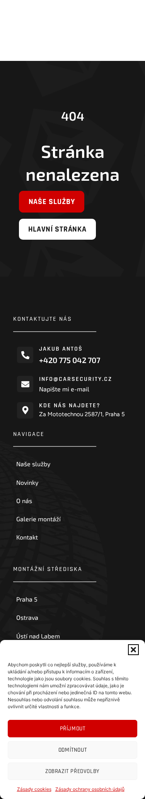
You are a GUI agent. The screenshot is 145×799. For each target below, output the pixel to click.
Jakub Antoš (61, 349)
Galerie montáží (38, 518)
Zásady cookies (34, 789)
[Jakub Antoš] (25, 355)
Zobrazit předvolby (72, 771)
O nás (24, 500)
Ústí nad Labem (38, 636)
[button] (133, 650)
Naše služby (33, 463)
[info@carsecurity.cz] (25, 384)
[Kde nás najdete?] (25, 410)
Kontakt (27, 537)
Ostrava (27, 617)
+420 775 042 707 (69, 359)
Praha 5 (27, 599)
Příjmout (72, 728)
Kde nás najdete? (70, 405)
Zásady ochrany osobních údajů (90, 789)
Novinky (27, 482)
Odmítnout (72, 750)
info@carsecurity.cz (75, 379)
